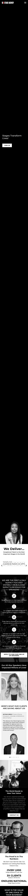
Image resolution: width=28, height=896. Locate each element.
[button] (2, 565)
